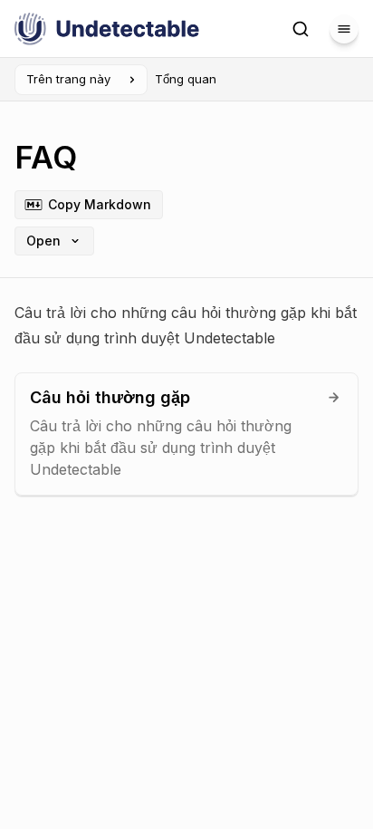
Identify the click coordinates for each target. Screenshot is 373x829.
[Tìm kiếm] (300, 29)
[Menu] (344, 28)
